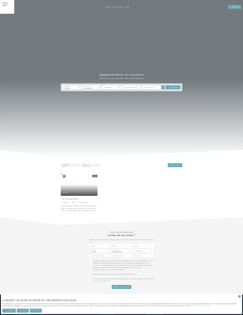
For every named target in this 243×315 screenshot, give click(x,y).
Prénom (93, 246)
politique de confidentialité (101, 281)
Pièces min (138, 256)
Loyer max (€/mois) (130, 87)
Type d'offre (67, 86)
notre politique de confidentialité (200, 306)
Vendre (120, 7)
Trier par (85, 164)
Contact (127, 7)
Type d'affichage (66, 164)
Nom (114, 246)
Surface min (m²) (149, 87)
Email (136, 246)
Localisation (108, 87)
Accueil (107, 7)
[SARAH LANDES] (7, 7)
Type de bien (87, 86)
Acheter (113, 7)
